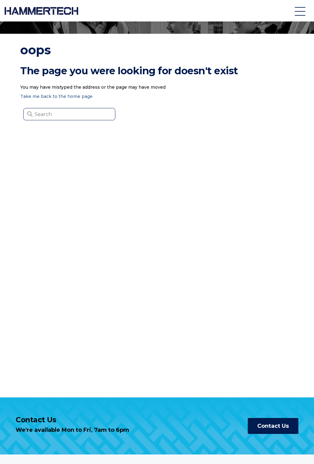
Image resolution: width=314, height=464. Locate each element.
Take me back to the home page (56, 96)
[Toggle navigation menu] (300, 11)
